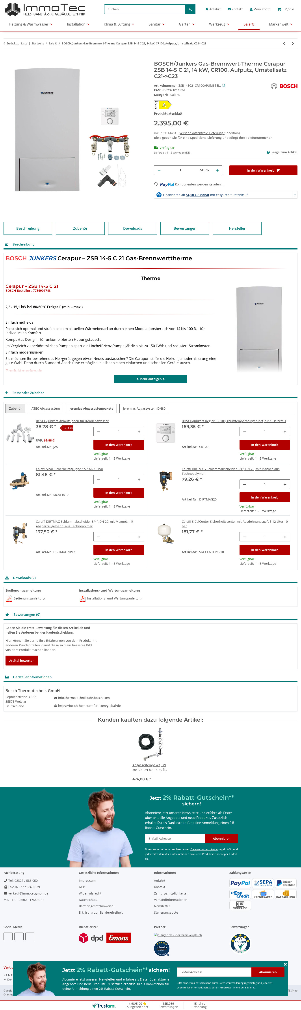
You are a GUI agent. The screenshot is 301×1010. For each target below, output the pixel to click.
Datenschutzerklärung (231, 982)
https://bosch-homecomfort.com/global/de (89, 706)
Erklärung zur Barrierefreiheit (101, 912)
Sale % (175, 95)
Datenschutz (88, 900)
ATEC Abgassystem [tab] (46, 408)
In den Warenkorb (118, 445)
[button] (260, 9)
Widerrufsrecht (90, 893)
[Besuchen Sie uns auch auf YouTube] (18, 936)
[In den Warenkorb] (7, 58)
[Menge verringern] (159, 170)
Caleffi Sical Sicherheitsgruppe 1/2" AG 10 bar (69, 469)
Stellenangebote (166, 912)
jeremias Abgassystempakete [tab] (91, 408)
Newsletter (162, 906)
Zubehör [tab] (15, 408)
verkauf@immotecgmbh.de (27, 893)
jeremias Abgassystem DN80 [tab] (144, 408)
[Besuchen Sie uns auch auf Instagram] (29, 936)
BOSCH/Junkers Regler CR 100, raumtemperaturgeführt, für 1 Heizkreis (234, 421)
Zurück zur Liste (17, 43)
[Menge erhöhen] (217, 170)
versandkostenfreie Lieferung (202, 133)
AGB (82, 887)
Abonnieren (268, 972)
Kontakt (237, 9)
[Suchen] (190, 9)
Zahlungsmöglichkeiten (171, 893)
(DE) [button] (188, 152)
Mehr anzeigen (151, 379)
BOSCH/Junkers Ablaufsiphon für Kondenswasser (72, 421)
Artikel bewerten (21, 660)
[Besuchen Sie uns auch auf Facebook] (8, 936)
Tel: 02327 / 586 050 (22, 880)
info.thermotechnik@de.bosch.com (84, 698)
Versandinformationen (170, 900)
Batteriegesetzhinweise (96, 906)
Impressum (87, 880)
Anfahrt (214, 9)
